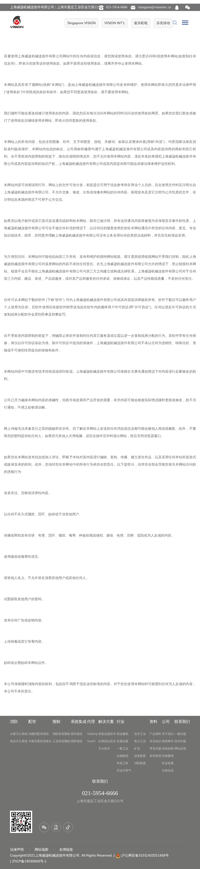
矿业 (137, 748)
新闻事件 (168, 741)
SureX (91, 741)
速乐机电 (141, 23)
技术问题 (180, 741)
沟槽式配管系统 (38, 734)
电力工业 (140, 741)
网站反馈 (180, 748)
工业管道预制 (61, 741)
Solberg (92, 734)
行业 (120, 721)
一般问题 (180, 734)
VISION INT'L (114, 23)
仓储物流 (122, 756)
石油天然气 (124, 770)
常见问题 (155, 748)
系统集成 (78, 721)
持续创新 (168, 748)
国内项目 (76, 734)
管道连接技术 (107, 734)
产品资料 (155, 734)
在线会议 (168, 770)
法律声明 (17, 849)
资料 (153, 721)
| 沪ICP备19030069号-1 (28, 861)
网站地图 (42, 849)
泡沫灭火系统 (19, 741)
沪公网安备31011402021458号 (145, 855)
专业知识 (155, 741)
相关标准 (155, 756)
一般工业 (122, 748)
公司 (166, 721)
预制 (56, 721)
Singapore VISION (81, 23)
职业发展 (168, 763)
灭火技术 (104, 748)
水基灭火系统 (19, 734)
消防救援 (140, 763)
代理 (91, 721)
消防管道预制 (61, 734)
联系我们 (182, 721)
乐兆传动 (163, 23)
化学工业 (140, 734)
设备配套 (140, 756)
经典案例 (168, 756)
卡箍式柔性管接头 (40, 741)
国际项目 (76, 741)
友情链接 (66, 849)
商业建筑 (122, 734)
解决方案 (106, 721)
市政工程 (122, 763)
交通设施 (122, 741)
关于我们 (168, 734)
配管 (32, 721)
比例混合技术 (107, 741)
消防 (14, 721)
